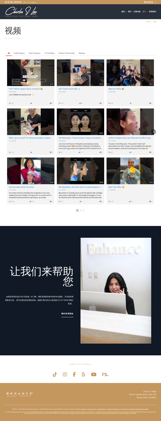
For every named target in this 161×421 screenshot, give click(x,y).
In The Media (49, 53)
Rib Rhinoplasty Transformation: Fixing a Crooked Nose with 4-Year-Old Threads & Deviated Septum (80, 138)
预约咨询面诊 (67, 313)
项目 (123, 11)
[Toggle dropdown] (125, 11)
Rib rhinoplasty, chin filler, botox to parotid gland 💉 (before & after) (80, 187)
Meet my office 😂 (116, 89)
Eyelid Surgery (19, 53)
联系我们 (152, 11)
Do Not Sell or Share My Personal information (135, 409)
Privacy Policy (91, 409)
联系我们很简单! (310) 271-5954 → (22, 2)
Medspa (82, 53)
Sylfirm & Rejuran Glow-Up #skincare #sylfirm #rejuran (130, 138)
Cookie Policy (101, 409)
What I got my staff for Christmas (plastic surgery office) (31, 138)
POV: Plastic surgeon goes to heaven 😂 (26, 89)
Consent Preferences (113, 409)
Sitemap (83, 409)
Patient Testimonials (67, 53)
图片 (130, 11)
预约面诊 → (150, 2)
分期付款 (137, 11)
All (9, 53)
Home (148, 21)
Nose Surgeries (34, 53)
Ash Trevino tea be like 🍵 (69, 89)
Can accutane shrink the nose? (21, 187)
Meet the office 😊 (116, 187)
